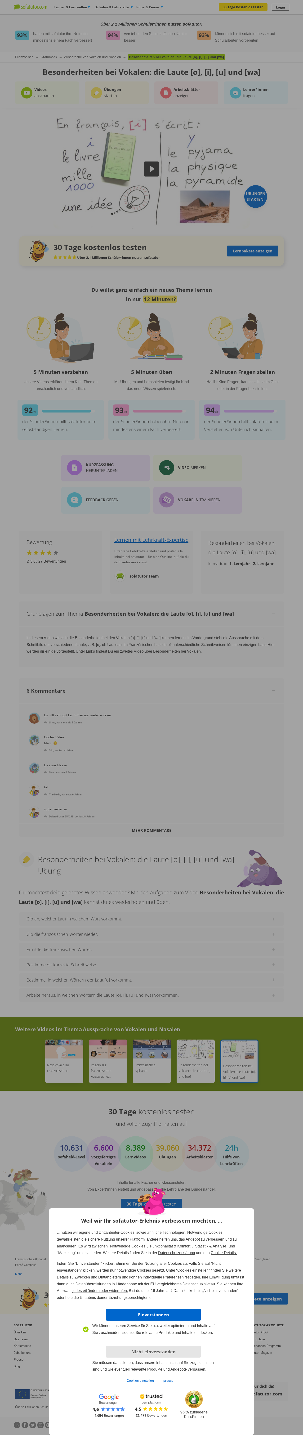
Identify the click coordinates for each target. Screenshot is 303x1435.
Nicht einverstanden (153, 1351)
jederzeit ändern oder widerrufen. (100, 1291)
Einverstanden (153, 1315)
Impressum (168, 1380)
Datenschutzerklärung (176, 1253)
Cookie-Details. (224, 1253)
